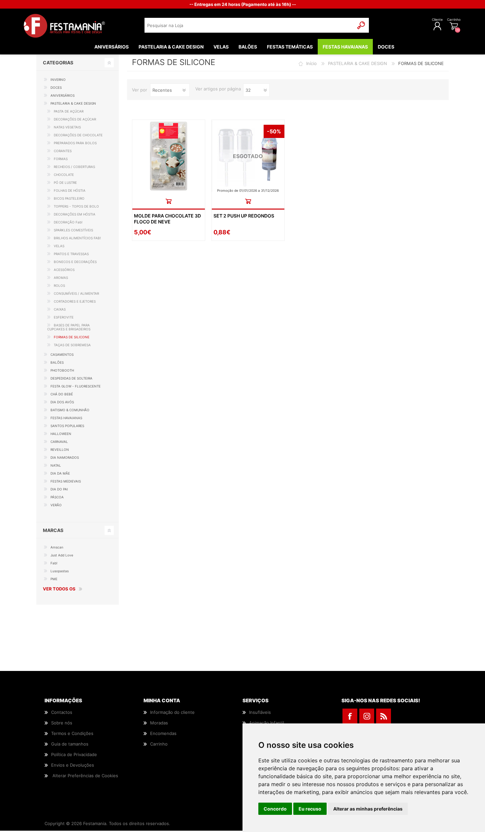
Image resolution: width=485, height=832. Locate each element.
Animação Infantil (266, 722)
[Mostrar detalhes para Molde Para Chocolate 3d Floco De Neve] (168, 156)
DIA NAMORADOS (64, 457)
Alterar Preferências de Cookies (85, 775)
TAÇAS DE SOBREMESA (72, 345)
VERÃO (56, 505)
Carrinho (454, 19)
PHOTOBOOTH (62, 370)
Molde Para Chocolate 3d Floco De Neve (167, 218)
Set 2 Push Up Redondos (243, 215)
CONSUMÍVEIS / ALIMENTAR (76, 293)
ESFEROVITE (64, 317)
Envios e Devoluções (72, 765)
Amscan (56, 547)
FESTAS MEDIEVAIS (65, 481)
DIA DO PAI (59, 489)
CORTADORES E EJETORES (75, 301)
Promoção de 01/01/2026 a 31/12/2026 (248, 190)
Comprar (168, 201)
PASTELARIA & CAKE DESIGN (357, 63)
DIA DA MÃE (60, 473)
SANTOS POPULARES (67, 426)
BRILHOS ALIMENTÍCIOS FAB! (77, 238)
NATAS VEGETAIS (67, 127)
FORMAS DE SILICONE (71, 337)
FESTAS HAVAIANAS (66, 418)
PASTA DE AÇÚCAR (68, 111)
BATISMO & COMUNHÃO (69, 410)
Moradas (159, 722)
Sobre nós (61, 722)
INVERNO (58, 80)
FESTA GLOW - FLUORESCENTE (75, 386)
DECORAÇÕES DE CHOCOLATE (78, 135)
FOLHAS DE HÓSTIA (69, 190)
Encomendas (163, 733)
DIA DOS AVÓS (62, 402)
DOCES (56, 87)
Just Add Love (61, 555)
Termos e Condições (72, 733)
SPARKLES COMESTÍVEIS (73, 230)
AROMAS (61, 278)
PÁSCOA (57, 497)
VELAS (59, 246)
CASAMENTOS (62, 354)
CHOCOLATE (64, 175)
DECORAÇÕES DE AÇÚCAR (75, 119)
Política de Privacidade (74, 754)
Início (311, 63)
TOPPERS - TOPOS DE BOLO (76, 206)
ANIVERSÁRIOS (62, 95)
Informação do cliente (172, 712)
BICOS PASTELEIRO (69, 198)
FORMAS (61, 159)
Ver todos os (59, 588)
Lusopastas (59, 571)
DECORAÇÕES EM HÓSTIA (74, 214)
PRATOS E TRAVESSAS (71, 254)
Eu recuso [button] (310, 809)
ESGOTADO (248, 156)
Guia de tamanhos (69, 744)
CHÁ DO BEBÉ (61, 394)
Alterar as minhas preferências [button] (368, 809)
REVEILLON (59, 449)
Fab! (53, 563)
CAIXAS (60, 309)
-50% (274, 131)
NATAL (55, 465)
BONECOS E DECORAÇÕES (75, 262)
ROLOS (59, 285)
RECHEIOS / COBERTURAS (74, 167)
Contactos (61, 712)
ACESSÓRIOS (64, 270)
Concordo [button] (275, 809)
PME (53, 579)
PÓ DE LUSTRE (65, 182)
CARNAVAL (59, 442)
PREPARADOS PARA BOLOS (75, 143)
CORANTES (63, 151)
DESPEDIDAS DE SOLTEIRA (71, 378)
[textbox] (249, 25)
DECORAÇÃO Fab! (68, 222)
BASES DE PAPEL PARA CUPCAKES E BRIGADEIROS (68, 327)
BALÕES (57, 362)
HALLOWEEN (60, 434)
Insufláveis (260, 712)
